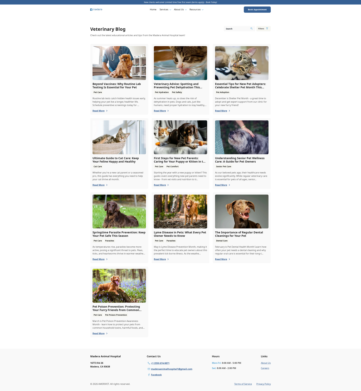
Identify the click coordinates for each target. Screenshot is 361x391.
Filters (261, 28)
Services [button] (164, 9)
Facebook (156, 374)
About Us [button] (179, 9)
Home (153, 9)
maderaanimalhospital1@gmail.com (171, 369)
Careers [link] (265, 368)
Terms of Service (243, 384)
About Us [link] (266, 362)
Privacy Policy (263, 384)
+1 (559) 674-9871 (160, 363)
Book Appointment (257, 9)
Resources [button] (195, 9)
